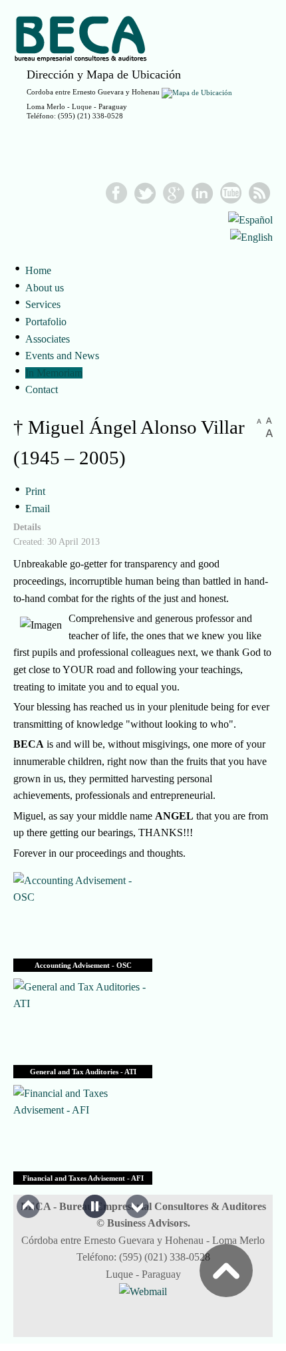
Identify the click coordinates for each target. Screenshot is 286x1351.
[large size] (269, 433)
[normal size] (269, 420)
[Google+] (174, 193)
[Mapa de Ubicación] (197, 92)
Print (35, 491)
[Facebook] (117, 193)
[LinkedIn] (202, 193)
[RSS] (260, 193)
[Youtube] (231, 193)
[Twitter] (145, 193)
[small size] (259, 420)
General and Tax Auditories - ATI (83, 1072)
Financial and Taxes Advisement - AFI (83, 1178)
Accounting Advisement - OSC (83, 965)
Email (37, 508)
